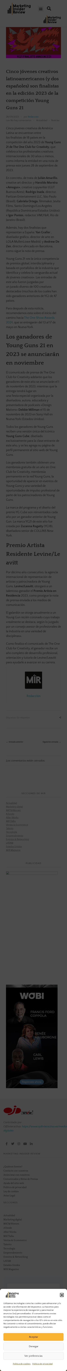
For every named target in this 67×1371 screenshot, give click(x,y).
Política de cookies (22, 1364)
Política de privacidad (42, 1364)
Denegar (33, 1346)
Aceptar (33, 1336)
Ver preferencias (33, 1355)
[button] (62, 1295)
